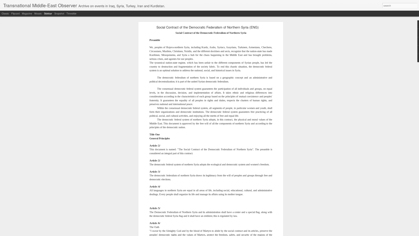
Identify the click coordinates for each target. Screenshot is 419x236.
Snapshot (59, 13)
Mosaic (38, 13)
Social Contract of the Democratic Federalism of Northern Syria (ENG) (207, 27)
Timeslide (71, 13)
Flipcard (15, 13)
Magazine (27, 13)
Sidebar (48, 13)
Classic (5, 13)
